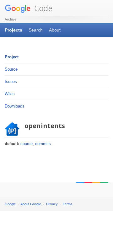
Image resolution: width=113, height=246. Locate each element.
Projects (13, 29)
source (26, 143)
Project (12, 57)
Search (36, 29)
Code (42, 8)
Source (11, 69)
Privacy (52, 204)
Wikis (10, 93)
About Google (30, 204)
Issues (11, 81)
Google (10, 204)
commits (43, 143)
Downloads (14, 106)
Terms (68, 204)
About (55, 29)
